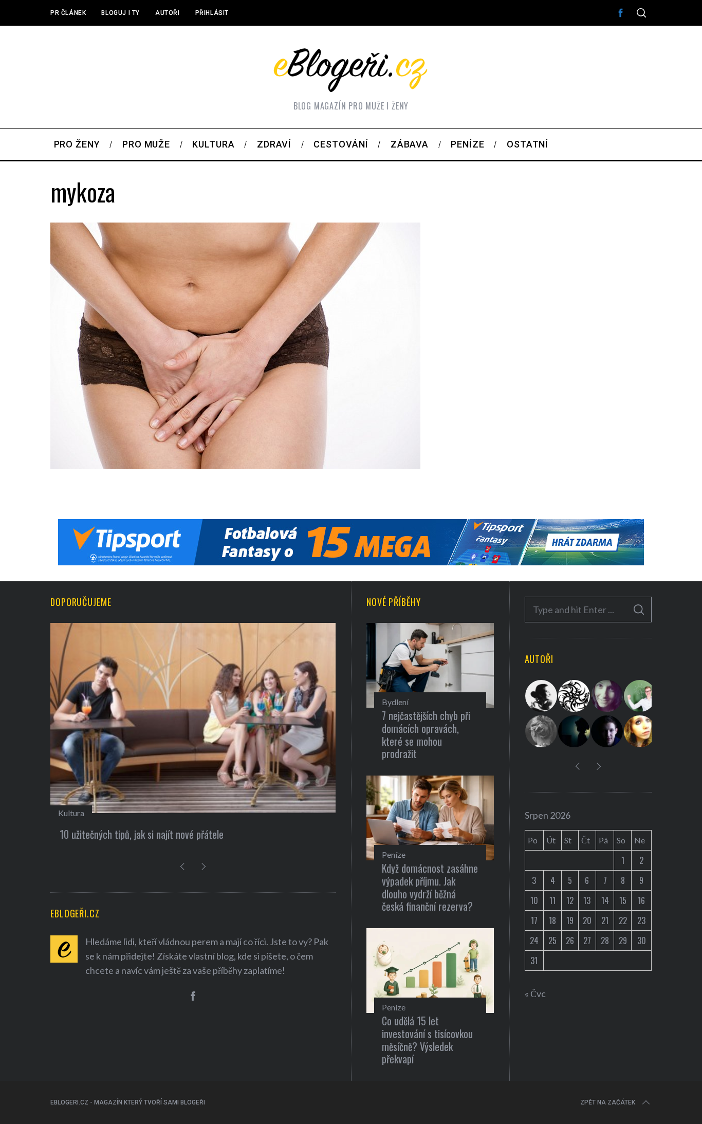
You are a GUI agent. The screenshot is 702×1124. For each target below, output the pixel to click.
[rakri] (541, 696)
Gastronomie (81, 813)
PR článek (68, 12)
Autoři (167, 12)
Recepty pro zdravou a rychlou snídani (133, 834)
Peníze (393, 854)
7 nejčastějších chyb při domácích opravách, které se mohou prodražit (426, 734)
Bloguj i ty (120, 12)
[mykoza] (235, 465)
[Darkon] (574, 696)
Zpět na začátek (607, 1102)
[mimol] (574, 731)
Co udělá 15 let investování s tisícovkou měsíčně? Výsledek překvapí (427, 1039)
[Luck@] (640, 731)
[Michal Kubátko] (607, 731)
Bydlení (395, 702)
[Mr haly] (640, 696)
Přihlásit (212, 12)
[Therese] (541, 731)
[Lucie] (607, 696)
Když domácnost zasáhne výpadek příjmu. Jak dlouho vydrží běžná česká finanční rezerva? (430, 887)
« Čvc (535, 993)
